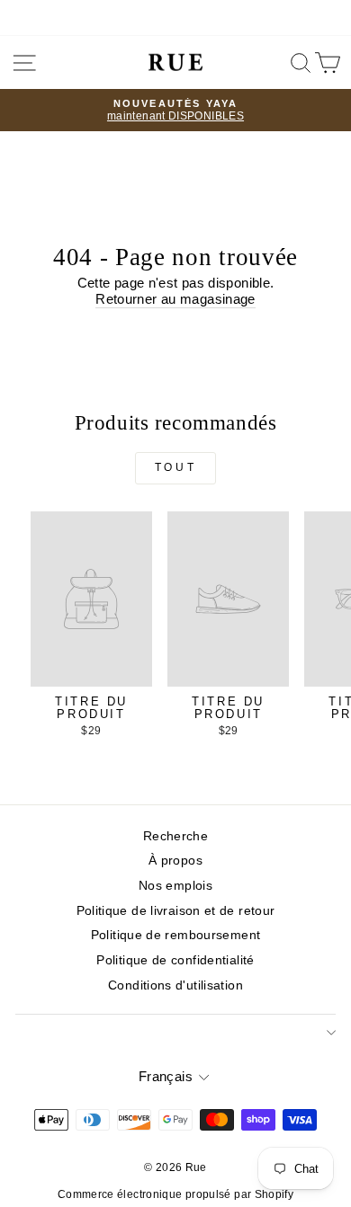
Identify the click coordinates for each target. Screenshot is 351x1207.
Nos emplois (175, 885)
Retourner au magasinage (175, 299)
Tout (175, 467)
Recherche (175, 836)
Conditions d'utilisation (175, 985)
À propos (175, 860)
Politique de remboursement (176, 935)
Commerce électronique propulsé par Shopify (175, 1194)
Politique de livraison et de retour (175, 911)
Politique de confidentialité (175, 960)
